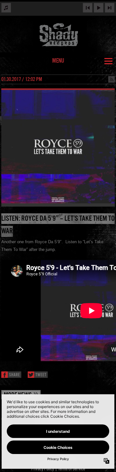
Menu (58, 61)
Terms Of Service (71, 469)
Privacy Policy (42, 469)
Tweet (40, 375)
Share (14, 375)
